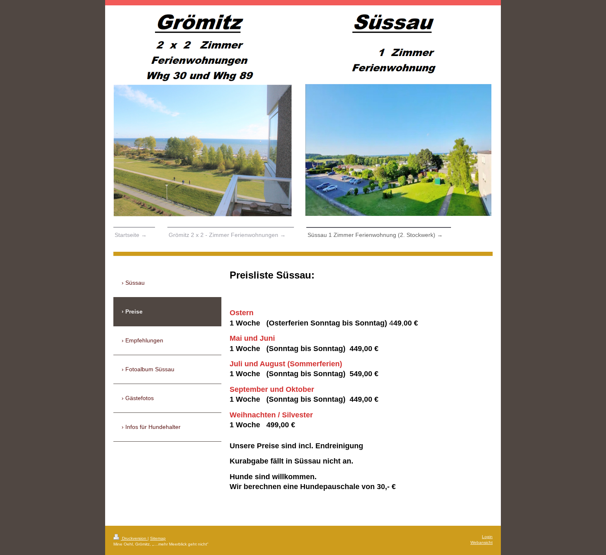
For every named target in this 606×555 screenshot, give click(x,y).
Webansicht (481, 542)
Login (487, 536)
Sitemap (158, 538)
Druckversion (134, 538)
